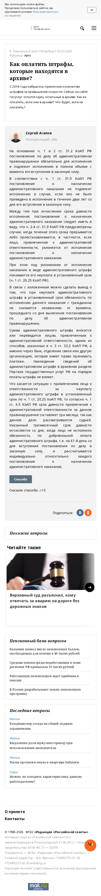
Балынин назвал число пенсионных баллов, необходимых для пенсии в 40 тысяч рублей (45, 651)
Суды (14, 772)
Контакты (15, 818)
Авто (27, 55)
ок (91, 10)
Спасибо (20, 479)
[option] (50, 589)
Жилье (15, 719)
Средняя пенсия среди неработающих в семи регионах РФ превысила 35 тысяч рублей (45, 664)
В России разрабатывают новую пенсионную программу (45, 691)
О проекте (15, 811)
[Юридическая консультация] (16, 28)
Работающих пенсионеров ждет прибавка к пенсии (44, 678)
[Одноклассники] (88, 512)
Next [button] (90, 587)
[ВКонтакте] (80, 512)
